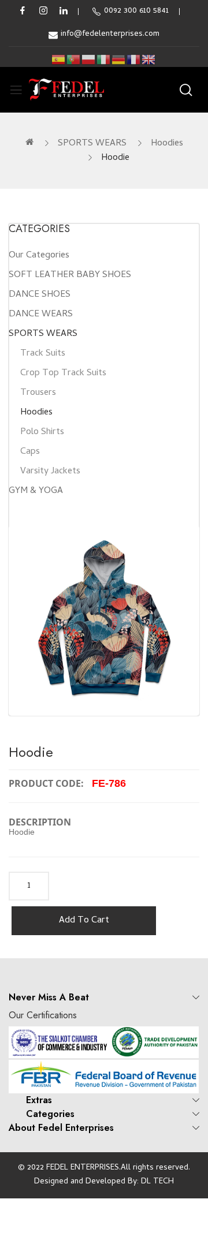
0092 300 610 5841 (136, 11)
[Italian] (104, 60)
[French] (134, 60)
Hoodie (115, 158)
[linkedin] (64, 11)
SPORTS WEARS (92, 143)
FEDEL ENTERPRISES (82, 1168)
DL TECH (157, 1182)
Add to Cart (84, 920)
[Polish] (88, 60)
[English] (149, 60)
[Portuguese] (73, 60)
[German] (119, 60)
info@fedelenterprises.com (110, 34)
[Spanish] (58, 60)
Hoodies (167, 143)
